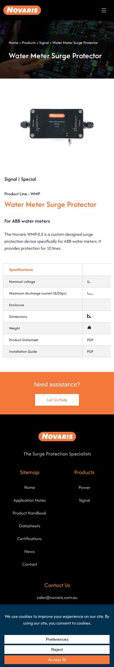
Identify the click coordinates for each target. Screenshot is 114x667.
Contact (29, 564)
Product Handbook (29, 513)
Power (84, 487)
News (29, 551)
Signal (44, 42)
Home (13, 42)
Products (29, 42)
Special (28, 178)
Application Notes (29, 500)
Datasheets (29, 526)
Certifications (29, 538)
